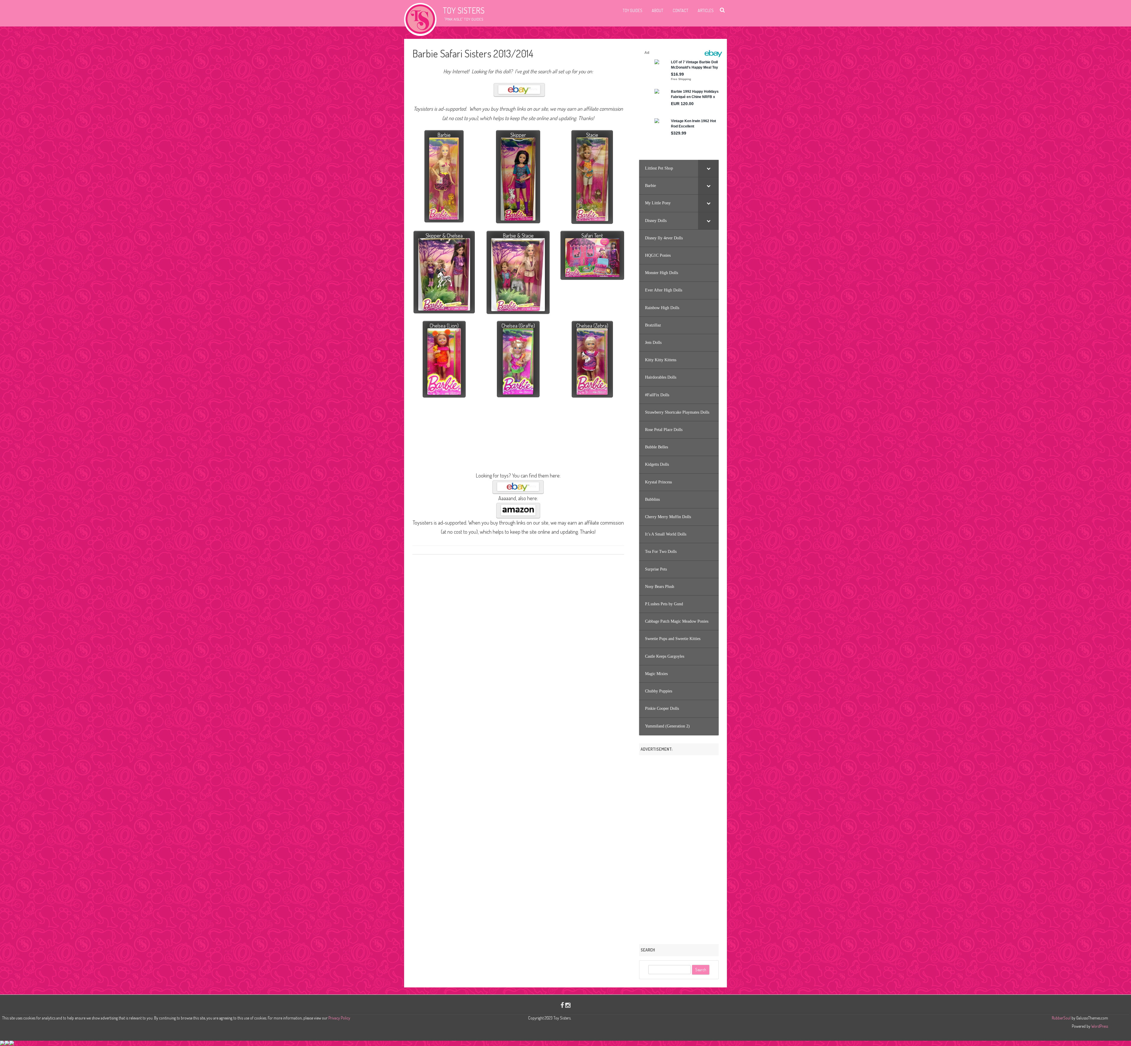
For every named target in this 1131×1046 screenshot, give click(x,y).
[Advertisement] (679, 847)
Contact (680, 10)
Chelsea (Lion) (444, 325)
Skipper (518, 135)
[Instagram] (568, 1005)
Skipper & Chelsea (444, 235)
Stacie (592, 135)
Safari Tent (592, 235)
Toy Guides (632, 10)
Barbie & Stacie (518, 235)
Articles (706, 10)
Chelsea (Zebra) (592, 325)
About (657, 10)
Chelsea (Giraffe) (518, 325)
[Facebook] (562, 1005)
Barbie (444, 135)
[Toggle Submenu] (708, 168)
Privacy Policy (339, 1017)
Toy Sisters (464, 10)
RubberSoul (1061, 1017)
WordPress (1099, 1026)
